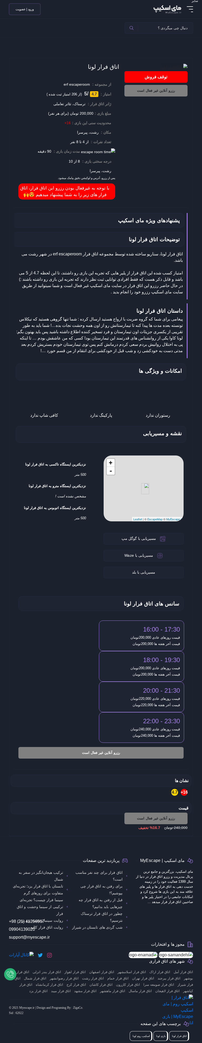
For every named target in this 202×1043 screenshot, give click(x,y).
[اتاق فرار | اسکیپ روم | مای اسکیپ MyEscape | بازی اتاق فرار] (167, 9)
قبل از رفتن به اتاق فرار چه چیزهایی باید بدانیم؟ (100, 903)
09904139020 (22, 929)
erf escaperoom (77, 84)
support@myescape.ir (29, 937)
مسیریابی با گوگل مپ (139, 538)
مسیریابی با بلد (143, 572)
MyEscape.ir (174, 519)
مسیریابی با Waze (138, 555)
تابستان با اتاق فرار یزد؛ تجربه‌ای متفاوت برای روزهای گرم (38, 889)
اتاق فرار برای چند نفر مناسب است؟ (99, 875)
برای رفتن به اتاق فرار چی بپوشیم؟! (101, 889)
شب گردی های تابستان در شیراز (97, 927)
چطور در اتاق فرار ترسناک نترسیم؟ (102, 917)
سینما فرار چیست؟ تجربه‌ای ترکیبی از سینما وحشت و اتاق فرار (40, 907)
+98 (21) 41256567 (26, 921)
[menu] (190, 9)
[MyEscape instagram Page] (49, 955)
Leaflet (137, 519)
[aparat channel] (21, 955)
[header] (131, 28)
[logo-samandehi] (176, 955)
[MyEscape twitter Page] (40, 955)
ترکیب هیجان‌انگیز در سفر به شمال (41, 875)
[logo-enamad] (143, 955)
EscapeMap (155, 519)
